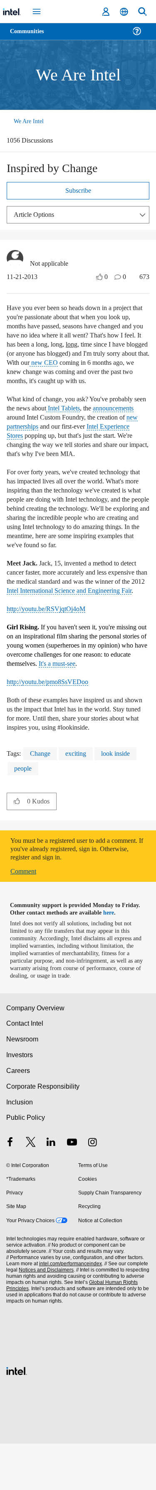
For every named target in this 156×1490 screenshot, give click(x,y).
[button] (17, 847)
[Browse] (30, 36)
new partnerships (78, 436)
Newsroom (22, 1085)
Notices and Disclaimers (44, 1316)
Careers (17, 1117)
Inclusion (19, 1148)
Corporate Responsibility (43, 1133)
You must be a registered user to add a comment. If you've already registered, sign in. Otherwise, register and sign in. (74, 895)
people (24, 815)
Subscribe (78, 191)
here (113, 959)
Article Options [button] (36, 215)
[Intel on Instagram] (92, 1189)
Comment (25, 917)
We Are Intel (28, 121)
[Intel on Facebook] (10, 1189)
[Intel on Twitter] (31, 1189)
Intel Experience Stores (57, 445)
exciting (80, 800)
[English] (124, 11)
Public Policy (25, 1164)
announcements (30, 427)
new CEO (46, 372)
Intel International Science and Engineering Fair (69, 623)
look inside (123, 800)
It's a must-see (122, 701)
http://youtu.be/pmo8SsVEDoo (53, 719)
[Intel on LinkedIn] (51, 1189)
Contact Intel (25, 1070)
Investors (19, 1101)
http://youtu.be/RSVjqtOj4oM (51, 646)
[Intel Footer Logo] (16, 1416)
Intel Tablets (88, 418)
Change (42, 800)
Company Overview (35, 1054)
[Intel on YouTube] (72, 1189)
